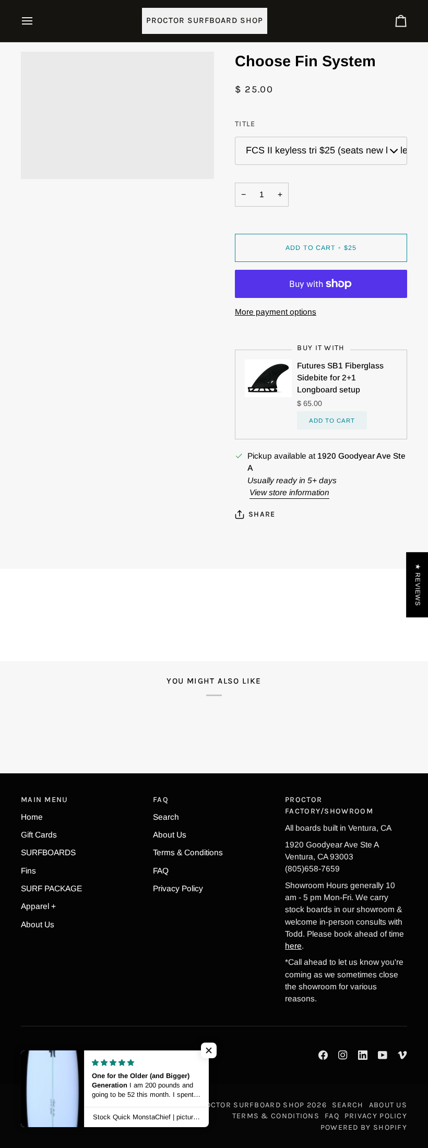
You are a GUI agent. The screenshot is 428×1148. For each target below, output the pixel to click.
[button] (209, 1050)
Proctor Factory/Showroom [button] (329, 805)
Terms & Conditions (188, 852)
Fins (28, 870)
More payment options (275, 311)
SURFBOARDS (48, 852)
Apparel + (38, 906)
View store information (289, 492)
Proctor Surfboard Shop (249, 1105)
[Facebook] (323, 1055)
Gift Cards (39, 834)
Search (166, 816)
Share (261, 514)
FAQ (161, 870)
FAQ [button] (161, 799)
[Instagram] (343, 1055)
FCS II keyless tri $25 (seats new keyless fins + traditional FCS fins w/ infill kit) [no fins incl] (326, 150)
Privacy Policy (178, 888)
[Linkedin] (362, 1055)
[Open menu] (36, 21)
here (293, 945)
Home (32, 816)
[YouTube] (382, 1055)
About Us (37, 924)
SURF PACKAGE (51, 888)
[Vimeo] (402, 1055)
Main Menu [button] (44, 799)
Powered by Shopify (363, 1127)
